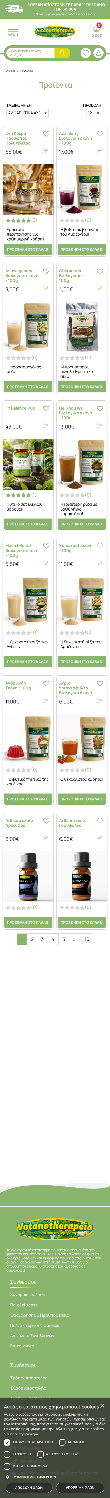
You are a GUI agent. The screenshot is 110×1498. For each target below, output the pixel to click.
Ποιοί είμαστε (23, 1305)
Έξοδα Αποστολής (28, 1388)
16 (87, 939)
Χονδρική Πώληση (27, 1294)
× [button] (102, 1405)
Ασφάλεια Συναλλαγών (32, 1335)
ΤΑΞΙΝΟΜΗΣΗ (18, 105)
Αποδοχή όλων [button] (29, 1487)
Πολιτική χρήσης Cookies (34, 1325)
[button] (55, 1476)
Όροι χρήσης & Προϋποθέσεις (39, 1315)
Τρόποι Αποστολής (29, 1378)
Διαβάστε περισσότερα (21, 1434)
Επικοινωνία (22, 1346)
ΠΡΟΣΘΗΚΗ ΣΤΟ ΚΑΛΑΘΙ (28, 249)
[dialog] (55, 1448)
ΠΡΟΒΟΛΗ (92, 105)
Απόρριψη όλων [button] (80, 1487)
